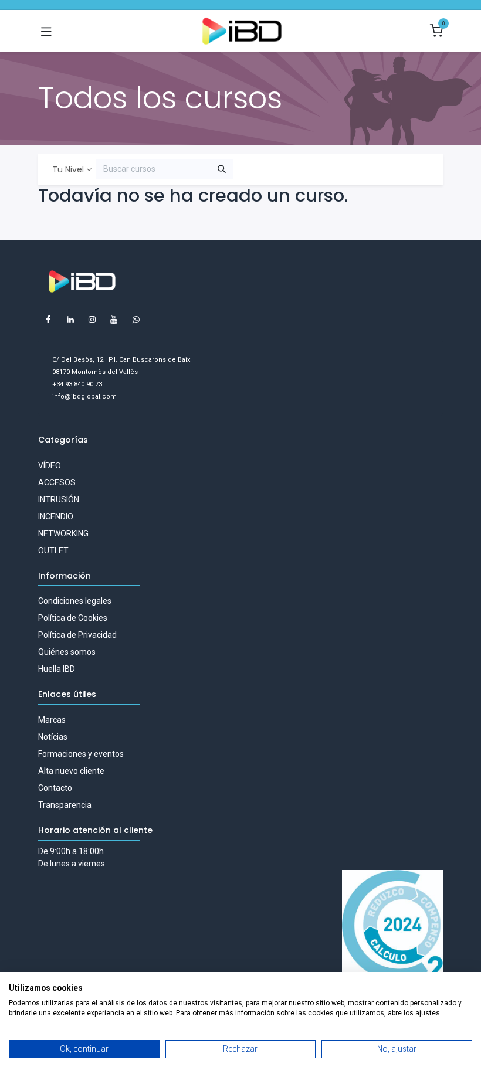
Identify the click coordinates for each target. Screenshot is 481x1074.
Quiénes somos (67, 652)
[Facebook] (48, 319)
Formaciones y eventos (81, 754)
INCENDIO (55, 516)
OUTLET (53, 550)
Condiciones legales (74, 601)
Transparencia (65, 805)
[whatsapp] (136, 319)
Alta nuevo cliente (71, 771)
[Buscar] (221, 169)
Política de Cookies (72, 618)
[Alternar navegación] (46, 31)
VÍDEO (49, 465)
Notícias (52, 737)
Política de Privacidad (77, 635)
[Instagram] (92, 319)
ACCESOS (57, 482)
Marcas (52, 720)
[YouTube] (114, 319)
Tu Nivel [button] (68, 169)
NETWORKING (63, 533)
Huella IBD (56, 669)
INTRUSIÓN (58, 499)
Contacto (55, 788)
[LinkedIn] (70, 319)
